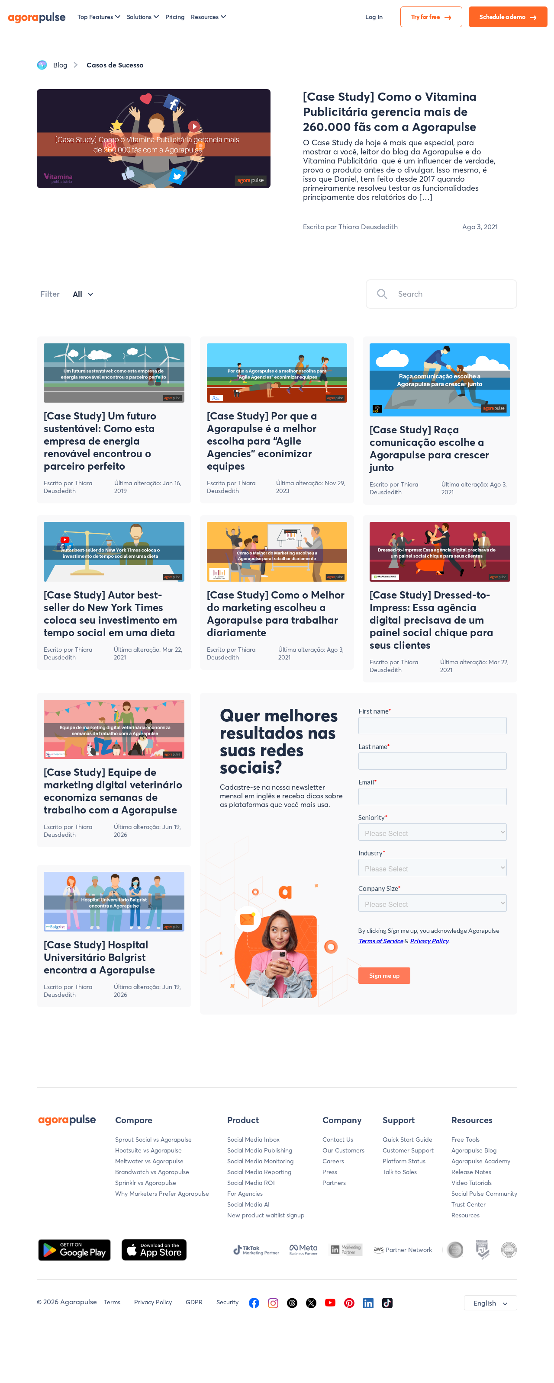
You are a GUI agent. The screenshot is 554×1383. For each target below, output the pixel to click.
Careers (333, 1161)
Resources (465, 1215)
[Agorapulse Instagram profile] (273, 1302)
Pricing (175, 17)
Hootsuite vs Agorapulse (148, 1150)
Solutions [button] (139, 17)
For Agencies (245, 1193)
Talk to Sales (400, 1172)
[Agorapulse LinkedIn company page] (368, 1302)
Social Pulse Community (484, 1193)
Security (227, 1302)
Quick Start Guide (407, 1139)
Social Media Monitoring (260, 1161)
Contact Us (337, 1139)
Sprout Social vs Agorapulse (153, 1139)
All (77, 294)
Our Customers (343, 1150)
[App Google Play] (75, 1249)
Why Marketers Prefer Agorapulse (162, 1193)
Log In (374, 17)
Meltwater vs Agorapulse (149, 1161)
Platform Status (404, 1161)
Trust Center (468, 1204)
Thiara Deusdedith (68, 487)
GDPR (194, 1302)
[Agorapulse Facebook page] (254, 1302)
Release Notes (471, 1172)
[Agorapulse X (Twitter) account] (311, 1302)
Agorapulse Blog (473, 1150)
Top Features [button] (95, 17)
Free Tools (465, 1139)
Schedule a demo (503, 17)
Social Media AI (248, 1204)
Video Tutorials (471, 1183)
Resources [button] (204, 17)
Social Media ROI (251, 1183)
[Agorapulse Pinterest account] (349, 1302)
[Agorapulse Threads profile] (292, 1302)
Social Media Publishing (259, 1150)
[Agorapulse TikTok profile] (387, 1302)
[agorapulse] (36, 17)
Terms (112, 1302)
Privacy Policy (153, 1302)
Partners (334, 1183)
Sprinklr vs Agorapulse (145, 1183)
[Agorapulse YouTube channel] (330, 1302)
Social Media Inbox (253, 1139)
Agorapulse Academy (480, 1161)
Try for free (426, 17)
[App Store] (154, 1249)
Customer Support (408, 1150)
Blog (60, 65)
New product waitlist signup (266, 1215)
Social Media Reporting (259, 1172)
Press (329, 1172)
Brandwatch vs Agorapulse (152, 1172)
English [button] (484, 1303)
